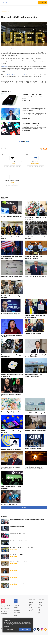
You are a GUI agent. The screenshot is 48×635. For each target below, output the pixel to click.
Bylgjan (39, 609)
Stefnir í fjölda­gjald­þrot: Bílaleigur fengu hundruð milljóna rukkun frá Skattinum (27, 519)
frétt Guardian (5, 66)
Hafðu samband (17, 609)
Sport (30, 604)
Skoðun (30, 607)
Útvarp (30, 610)
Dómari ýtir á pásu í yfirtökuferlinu (11, 449)
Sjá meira (24, 507)
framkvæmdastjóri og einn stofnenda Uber (16, 74)
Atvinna (39, 604)
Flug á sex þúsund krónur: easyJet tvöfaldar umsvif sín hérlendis (23, 576)
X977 (39, 612)
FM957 (39, 610)
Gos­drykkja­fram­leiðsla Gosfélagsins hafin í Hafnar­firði (21, 547)
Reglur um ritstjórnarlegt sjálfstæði (6, 606)
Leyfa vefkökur (25, 629)
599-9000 (5, 613)
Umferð (15, 615)
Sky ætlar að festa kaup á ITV (9, 504)
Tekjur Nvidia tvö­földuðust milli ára (11, 216)
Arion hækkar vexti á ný (15, 569)
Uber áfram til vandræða (30, 123)
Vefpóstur (15, 617)
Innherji (39, 601)
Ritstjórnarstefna (17, 610)
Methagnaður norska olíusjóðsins (10, 314)
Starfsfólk (15, 613)
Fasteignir (40, 602)
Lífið (30, 605)
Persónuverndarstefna (5, 608)
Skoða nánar (6, 626)
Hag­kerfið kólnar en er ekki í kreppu (17, 554)
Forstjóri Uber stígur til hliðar (32, 94)
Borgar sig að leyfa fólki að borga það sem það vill (20, 583)
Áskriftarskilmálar (17, 612)
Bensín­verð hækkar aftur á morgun (17, 533)
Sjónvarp (31, 609)
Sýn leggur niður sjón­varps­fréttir (17, 526)
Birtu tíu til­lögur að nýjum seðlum (10, 412)
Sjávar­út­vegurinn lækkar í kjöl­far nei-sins (19, 540)
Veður (39, 607)
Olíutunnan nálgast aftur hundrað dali (35, 430)
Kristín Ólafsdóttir (4, 20)
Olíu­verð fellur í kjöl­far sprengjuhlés (35, 413)
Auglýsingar (16, 607)
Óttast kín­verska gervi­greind (33, 448)
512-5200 (17, 605)
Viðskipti (31, 602)
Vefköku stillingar (10, 629)
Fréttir (30, 601)
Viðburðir (40, 605)
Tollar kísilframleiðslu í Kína (33, 333)
